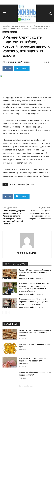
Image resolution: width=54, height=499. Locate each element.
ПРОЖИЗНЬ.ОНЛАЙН (15, 62)
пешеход (30, 184)
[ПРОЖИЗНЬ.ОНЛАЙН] (4, 62)
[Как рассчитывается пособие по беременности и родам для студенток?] (10, 362)
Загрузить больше (26, 386)
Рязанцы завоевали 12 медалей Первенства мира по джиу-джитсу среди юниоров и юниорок (33, 301)
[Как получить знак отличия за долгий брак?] (10, 348)
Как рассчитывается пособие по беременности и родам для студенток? (32, 360)
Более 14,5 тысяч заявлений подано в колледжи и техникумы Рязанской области (35, 272)
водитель (21, 184)
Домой (5, 26)
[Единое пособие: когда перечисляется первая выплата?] (10, 376)
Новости (12, 26)
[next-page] (8, 312)
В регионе (21, 26)
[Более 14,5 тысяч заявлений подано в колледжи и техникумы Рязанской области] (10, 274)
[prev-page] (4, 312)
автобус (12, 184)
